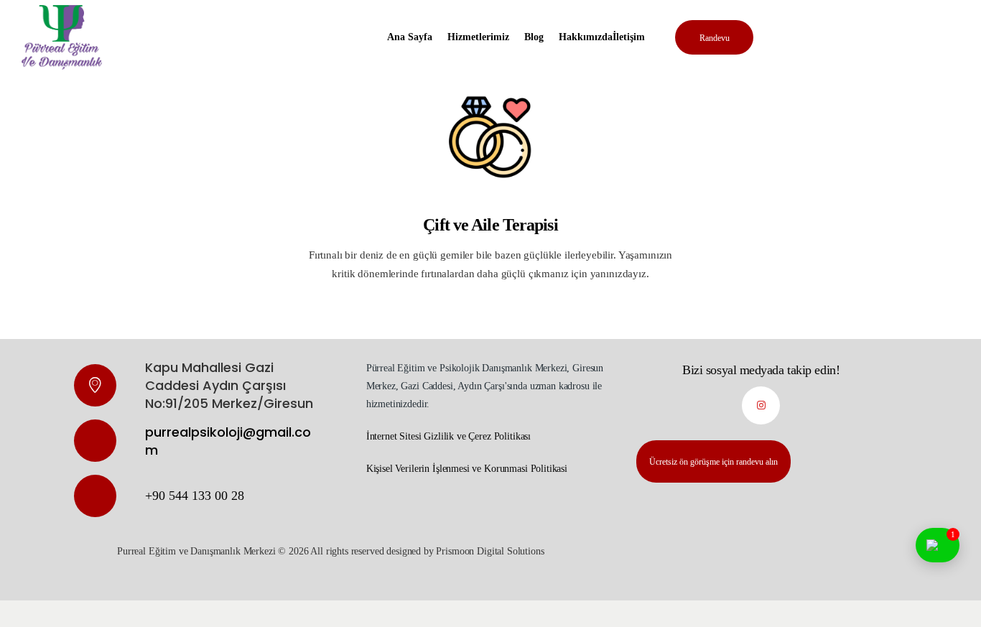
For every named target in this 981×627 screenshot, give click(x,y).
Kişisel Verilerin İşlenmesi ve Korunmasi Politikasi (466, 468)
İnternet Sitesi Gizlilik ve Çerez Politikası (448, 436)
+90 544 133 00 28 (194, 495)
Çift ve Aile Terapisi (490, 224)
